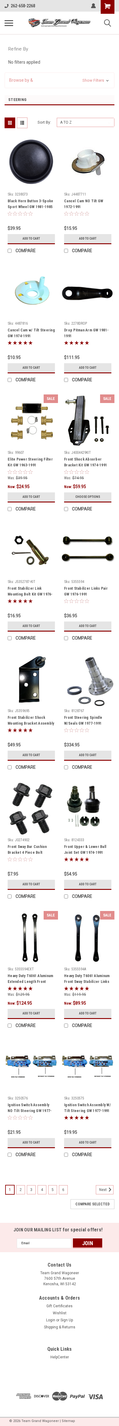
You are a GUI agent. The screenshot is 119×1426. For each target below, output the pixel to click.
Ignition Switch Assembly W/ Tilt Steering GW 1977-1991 (87, 1108)
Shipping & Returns (59, 1327)
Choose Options (87, 496)
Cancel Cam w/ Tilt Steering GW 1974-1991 (31, 333)
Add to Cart (31, 238)
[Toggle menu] (9, 23)
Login (50, 1320)
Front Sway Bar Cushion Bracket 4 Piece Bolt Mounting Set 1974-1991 (28, 850)
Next (103, 1190)
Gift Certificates (59, 1306)
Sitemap (68, 1421)
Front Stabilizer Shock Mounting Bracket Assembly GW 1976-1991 (31, 721)
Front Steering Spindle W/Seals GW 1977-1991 (83, 720)
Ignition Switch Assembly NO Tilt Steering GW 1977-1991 (30, 1108)
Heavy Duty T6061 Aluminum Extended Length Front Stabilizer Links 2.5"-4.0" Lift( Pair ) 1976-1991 (30, 979)
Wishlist (60, 1313)
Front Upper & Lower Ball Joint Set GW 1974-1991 (85, 850)
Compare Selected (92, 1204)
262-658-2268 (23, 5)
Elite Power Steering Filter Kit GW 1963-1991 (30, 462)
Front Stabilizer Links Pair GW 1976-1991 (86, 591)
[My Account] (93, 5)
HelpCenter (59, 1357)
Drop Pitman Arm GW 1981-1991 (86, 333)
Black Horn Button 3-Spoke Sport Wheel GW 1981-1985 (30, 204)
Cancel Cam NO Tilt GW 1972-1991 (83, 204)
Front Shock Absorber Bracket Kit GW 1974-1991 (85, 462)
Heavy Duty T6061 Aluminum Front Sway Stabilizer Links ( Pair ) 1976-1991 (87, 979)
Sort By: (44, 122)
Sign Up (66, 1320)
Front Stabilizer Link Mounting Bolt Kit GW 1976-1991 (30, 592)
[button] (59, 80)
